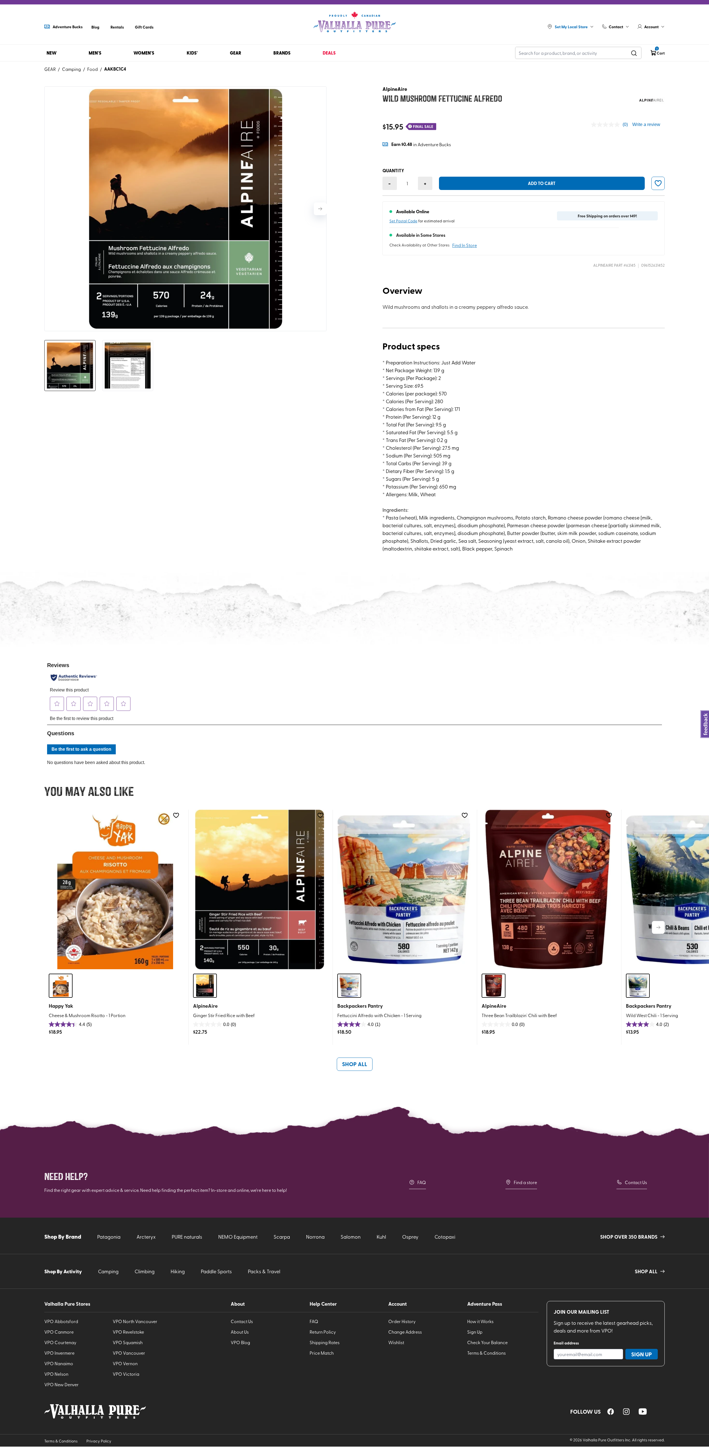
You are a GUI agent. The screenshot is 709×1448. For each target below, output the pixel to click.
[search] (634, 53)
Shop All (354, 1064)
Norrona (315, 1236)
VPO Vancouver (129, 1353)
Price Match (322, 1353)
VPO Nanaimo (58, 1363)
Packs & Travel (264, 1271)
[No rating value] (607, 124)
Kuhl (381, 1236)
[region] (610, 1411)
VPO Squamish (128, 1342)
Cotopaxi (445, 1236)
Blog (95, 27)
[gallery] (185, 209)
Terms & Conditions (486, 1353)
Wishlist (396, 1342)
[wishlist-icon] (658, 183)
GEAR (50, 69)
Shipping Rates (325, 1342)
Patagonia (108, 1236)
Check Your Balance (487, 1342)
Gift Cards (144, 27)
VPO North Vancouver (135, 1321)
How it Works (480, 1321)
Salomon (351, 1236)
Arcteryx (146, 1236)
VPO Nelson (56, 1374)
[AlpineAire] (651, 100)
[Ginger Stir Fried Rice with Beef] (259, 889)
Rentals (117, 27)
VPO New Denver (61, 1384)
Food (92, 69)
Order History (402, 1321)
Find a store (525, 1182)
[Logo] (354, 22)
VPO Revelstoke (128, 1332)
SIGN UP (641, 1354)
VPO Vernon (125, 1363)
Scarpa (282, 1236)
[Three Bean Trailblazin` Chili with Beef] (548, 889)
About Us (240, 1332)
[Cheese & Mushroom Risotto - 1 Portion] (115, 889)
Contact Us (636, 1182)
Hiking (178, 1271)
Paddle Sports (216, 1271)
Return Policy (323, 1332)
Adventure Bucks (68, 26)
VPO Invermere (59, 1353)
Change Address (405, 1332)
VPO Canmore (59, 1332)
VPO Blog (240, 1342)
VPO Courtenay (60, 1342)
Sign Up (474, 1332)
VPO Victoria (126, 1374)
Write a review (646, 124)
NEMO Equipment (238, 1236)
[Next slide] (320, 208)
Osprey (410, 1236)
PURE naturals (187, 1236)
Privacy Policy (98, 1441)
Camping (71, 69)
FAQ (421, 1182)
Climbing (145, 1271)
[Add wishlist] (176, 815)
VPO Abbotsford (61, 1321)
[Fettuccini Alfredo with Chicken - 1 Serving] (403, 889)
